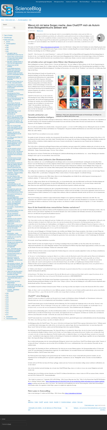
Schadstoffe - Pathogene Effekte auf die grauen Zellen (15, 173)
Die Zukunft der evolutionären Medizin (14, 230)
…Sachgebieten (9, 316)
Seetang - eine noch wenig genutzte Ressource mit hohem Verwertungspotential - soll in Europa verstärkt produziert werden (14, 143)
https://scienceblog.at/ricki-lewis (73, 393)
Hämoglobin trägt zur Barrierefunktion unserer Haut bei (15, 53)
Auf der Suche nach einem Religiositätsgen (13, 281)
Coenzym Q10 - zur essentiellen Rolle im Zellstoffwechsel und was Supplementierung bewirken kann (15, 117)
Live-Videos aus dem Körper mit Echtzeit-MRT (14, 137)
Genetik (51, 402)
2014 (7, 308)
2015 (7, 306)
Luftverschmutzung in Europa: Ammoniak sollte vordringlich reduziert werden (14, 159)
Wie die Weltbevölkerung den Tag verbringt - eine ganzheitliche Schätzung (15, 99)
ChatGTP (41, 402)
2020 (7, 297)
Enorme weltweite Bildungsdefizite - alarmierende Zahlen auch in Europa (15, 277)
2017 (7, 303)
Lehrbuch (74, 402)
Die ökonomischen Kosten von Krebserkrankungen (14, 254)
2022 (7, 293)
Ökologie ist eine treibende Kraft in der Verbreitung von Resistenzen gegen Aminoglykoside (15, 244)
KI (59, 402)
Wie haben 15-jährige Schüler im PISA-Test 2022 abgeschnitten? (15, 62)
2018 (7, 301)
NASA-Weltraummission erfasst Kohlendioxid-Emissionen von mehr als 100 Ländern (14, 226)
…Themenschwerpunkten (11, 318)
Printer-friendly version (89, 405)
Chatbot (36, 402)
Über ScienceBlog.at (85, 1)
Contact (3, 419)
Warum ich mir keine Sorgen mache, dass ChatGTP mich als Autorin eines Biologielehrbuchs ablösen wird (14, 128)
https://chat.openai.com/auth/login (50, 47)
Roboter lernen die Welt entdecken (13, 65)
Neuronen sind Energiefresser (14, 240)
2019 (7, 299)
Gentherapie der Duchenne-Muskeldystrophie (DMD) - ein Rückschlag (14, 77)
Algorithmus (30, 402)
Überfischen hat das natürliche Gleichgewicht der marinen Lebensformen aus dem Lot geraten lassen (14, 221)
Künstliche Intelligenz (66, 402)
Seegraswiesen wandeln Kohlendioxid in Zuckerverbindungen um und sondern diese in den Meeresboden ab (14, 111)
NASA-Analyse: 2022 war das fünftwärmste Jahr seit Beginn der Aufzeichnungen (15, 286)
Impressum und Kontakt (71, 1)
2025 (7, 47)
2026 (7, 45)
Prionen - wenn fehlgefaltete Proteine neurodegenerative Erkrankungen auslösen (14, 203)
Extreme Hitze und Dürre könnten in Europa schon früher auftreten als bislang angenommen (15, 58)
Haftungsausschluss (59, 1)
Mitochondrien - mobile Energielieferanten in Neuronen (14, 234)
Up (66, 408)
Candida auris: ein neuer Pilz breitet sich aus (14, 237)
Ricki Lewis (40, 31)
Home (2, 20)
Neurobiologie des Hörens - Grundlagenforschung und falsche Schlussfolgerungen (15, 94)
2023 (30, 20)
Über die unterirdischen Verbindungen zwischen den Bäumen (13, 215)
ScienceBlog (28, 8)
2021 (7, 295)
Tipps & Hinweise (8, 35)
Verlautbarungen (8, 37)
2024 (7, 49)
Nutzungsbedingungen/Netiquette (44, 1)
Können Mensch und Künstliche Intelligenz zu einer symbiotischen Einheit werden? (15, 86)
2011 (7, 314)
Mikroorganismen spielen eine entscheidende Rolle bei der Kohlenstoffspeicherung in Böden (15, 190)
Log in (96, 405)
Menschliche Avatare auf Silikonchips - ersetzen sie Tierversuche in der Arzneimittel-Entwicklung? (15, 259)
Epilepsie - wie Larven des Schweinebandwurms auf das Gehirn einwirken (14, 133)
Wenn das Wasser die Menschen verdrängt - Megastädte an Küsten (15, 169)
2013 (7, 310)
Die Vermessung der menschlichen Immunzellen (15, 90)
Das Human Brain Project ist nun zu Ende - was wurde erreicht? (15, 82)
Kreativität (56, 402)
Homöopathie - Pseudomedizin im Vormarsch (15, 207)
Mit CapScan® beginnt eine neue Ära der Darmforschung (15, 210)
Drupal (9, 424)
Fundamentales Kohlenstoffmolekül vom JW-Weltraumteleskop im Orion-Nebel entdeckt (15, 185)
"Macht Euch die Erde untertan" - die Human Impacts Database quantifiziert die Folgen (15, 272)
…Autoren (7, 41)
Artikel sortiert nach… (10, 20)
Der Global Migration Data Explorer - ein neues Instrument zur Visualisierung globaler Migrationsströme (14, 178)
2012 (7, 312)
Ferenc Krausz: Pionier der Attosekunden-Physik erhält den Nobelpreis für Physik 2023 (14, 104)
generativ (46, 402)
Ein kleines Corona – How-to (98, 1)
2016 (7, 305)
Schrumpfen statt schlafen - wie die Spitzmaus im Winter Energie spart (15, 122)
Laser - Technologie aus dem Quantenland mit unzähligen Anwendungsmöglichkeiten (14, 250)
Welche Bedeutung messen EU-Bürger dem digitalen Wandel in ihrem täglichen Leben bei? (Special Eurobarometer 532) (14, 165)
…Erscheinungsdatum (22, 20)
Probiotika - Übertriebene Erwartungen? (13, 290)
